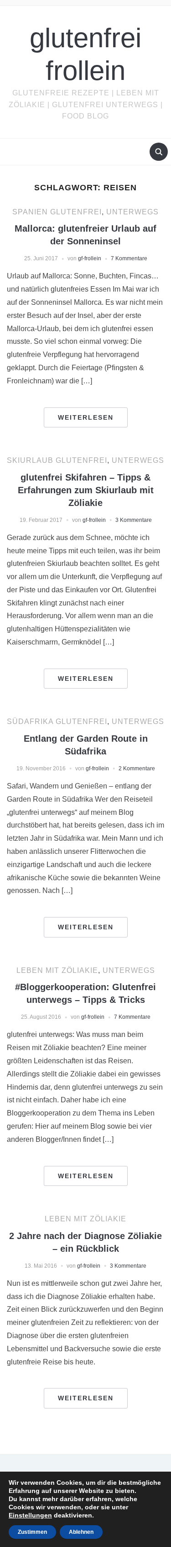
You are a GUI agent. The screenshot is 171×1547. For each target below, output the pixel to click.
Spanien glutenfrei (57, 212)
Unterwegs (132, 212)
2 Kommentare (137, 768)
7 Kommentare (129, 258)
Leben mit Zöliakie (57, 970)
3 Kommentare (133, 520)
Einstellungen (30, 1515)
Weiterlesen (86, 417)
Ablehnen (81, 1532)
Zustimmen (32, 1532)
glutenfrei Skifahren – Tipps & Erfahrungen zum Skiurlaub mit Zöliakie (86, 490)
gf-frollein (89, 258)
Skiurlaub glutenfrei (57, 460)
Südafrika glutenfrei (57, 721)
